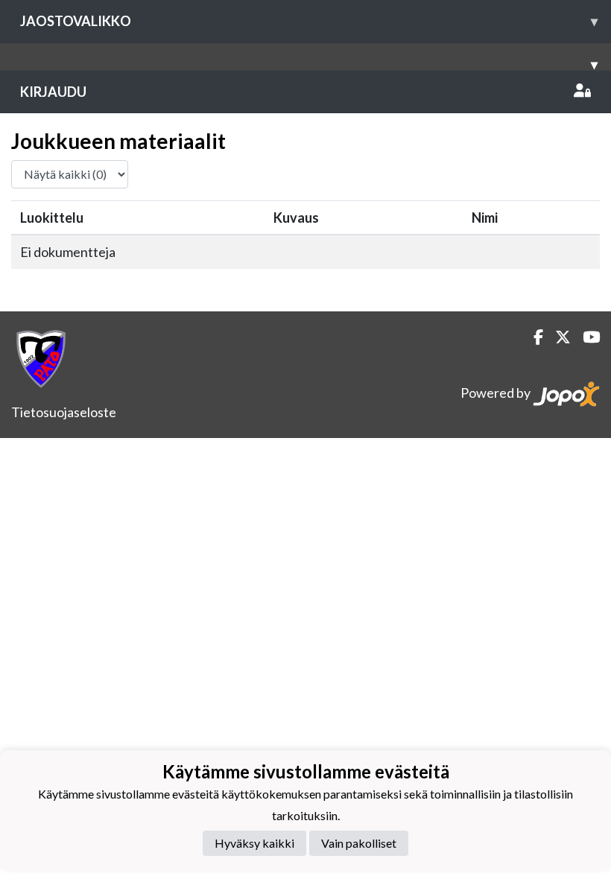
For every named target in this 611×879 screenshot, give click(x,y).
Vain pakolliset (358, 843)
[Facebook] (532, 337)
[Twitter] (557, 337)
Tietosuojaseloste (63, 412)
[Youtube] (585, 337)
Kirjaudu (53, 91)
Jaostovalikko (309, 21)
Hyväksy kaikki (254, 843)
